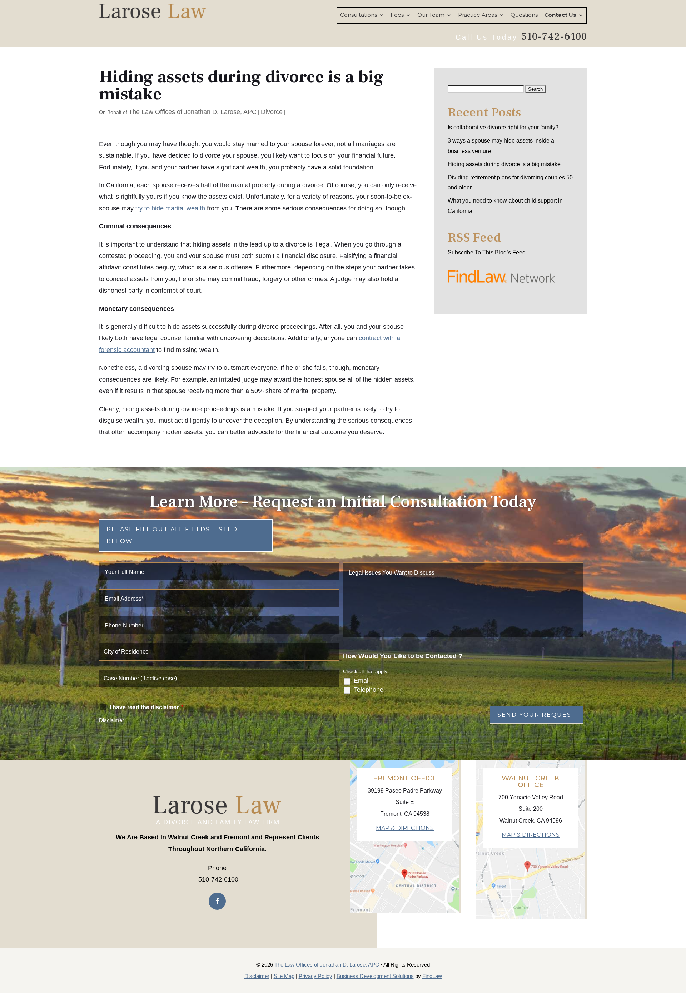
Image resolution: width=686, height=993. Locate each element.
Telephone (368, 689)
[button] (679, 941)
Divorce (272, 111)
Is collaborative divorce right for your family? (503, 127)
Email (362, 680)
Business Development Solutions (375, 976)
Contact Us (560, 15)
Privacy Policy (315, 976)
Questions (524, 15)
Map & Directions (405, 828)
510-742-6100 (554, 36)
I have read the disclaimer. (146, 707)
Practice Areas (477, 15)
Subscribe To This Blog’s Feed (487, 252)
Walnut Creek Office (531, 781)
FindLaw (432, 976)
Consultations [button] (358, 15)
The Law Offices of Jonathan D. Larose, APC (193, 111)
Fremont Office (405, 778)
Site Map (284, 976)
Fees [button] (397, 15)
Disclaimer (111, 720)
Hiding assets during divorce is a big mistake (504, 164)
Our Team (430, 15)
